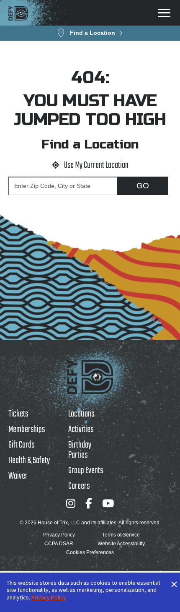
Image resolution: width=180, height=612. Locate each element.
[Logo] (18, 13)
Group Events (85, 471)
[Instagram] (70, 503)
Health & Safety (29, 460)
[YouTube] (108, 503)
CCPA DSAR (58, 544)
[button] (90, 33)
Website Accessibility (121, 544)
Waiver (18, 476)
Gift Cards (21, 445)
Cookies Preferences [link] (90, 552)
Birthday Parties (79, 450)
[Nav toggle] (164, 13)
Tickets (18, 414)
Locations (81, 414)
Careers (79, 486)
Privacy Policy (59, 535)
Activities (80, 429)
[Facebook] (88, 503)
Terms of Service (121, 535)
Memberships (26, 429)
